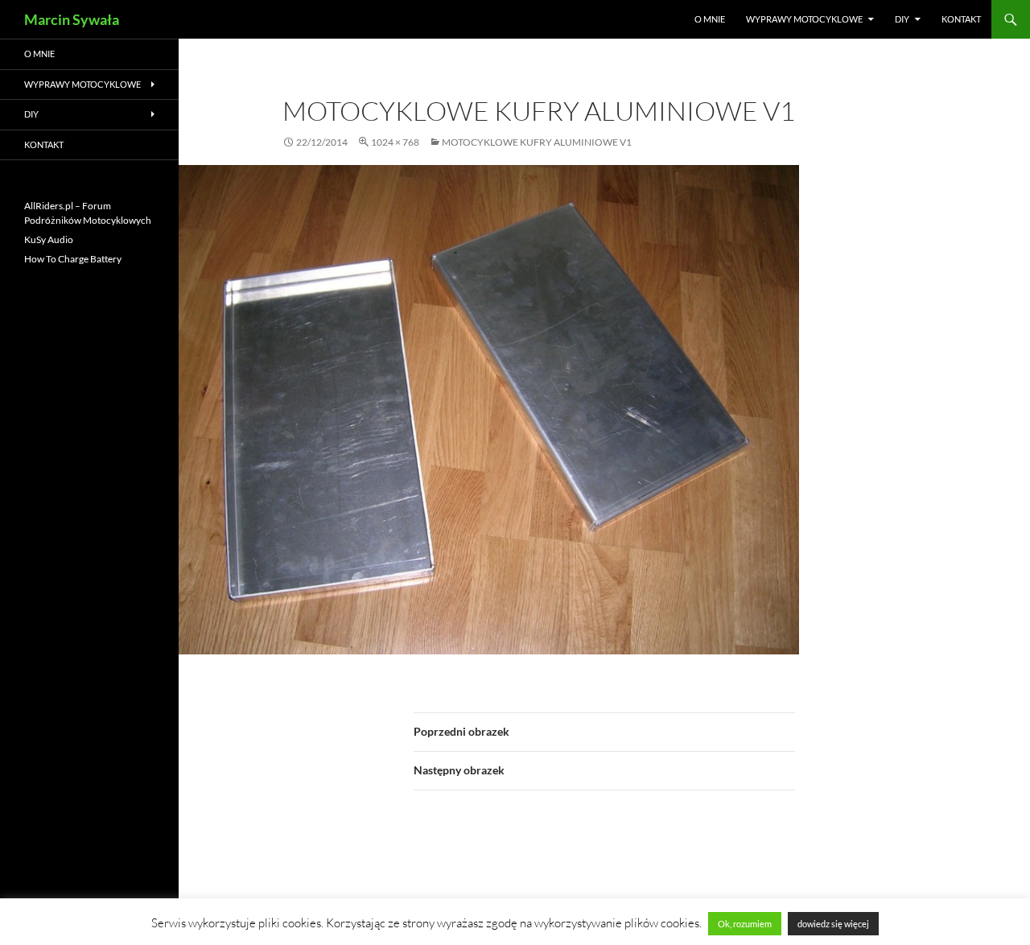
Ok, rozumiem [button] (745, 923)
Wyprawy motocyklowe (804, 19)
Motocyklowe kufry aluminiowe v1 (537, 142)
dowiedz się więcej (833, 923)
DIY (902, 19)
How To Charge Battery (73, 259)
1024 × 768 (395, 142)
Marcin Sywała (71, 19)
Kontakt (961, 19)
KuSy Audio (48, 239)
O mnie (709, 19)
